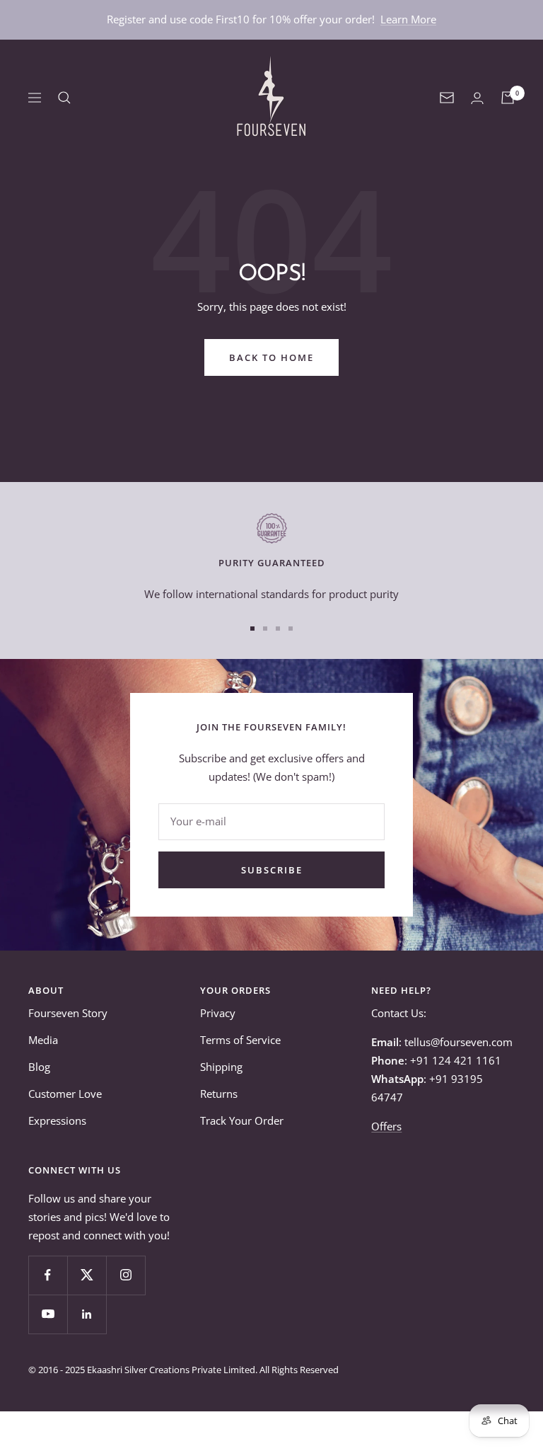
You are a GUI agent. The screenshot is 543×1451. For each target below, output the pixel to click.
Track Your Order (242, 1120)
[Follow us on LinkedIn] (86, 1314)
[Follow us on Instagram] (125, 1275)
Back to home (271, 357)
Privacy (217, 1013)
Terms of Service (240, 1040)
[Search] (64, 97)
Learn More (408, 19)
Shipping (221, 1067)
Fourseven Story (67, 1013)
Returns (219, 1093)
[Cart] (508, 97)
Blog (39, 1067)
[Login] (477, 98)
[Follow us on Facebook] (47, 1275)
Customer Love (65, 1093)
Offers (386, 1126)
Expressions (57, 1120)
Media (43, 1040)
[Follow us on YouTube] (47, 1314)
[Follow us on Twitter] (86, 1275)
